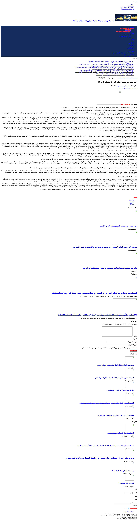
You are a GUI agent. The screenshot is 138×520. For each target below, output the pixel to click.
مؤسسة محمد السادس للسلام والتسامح (123, 52)
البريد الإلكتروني (132, 341)
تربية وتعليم (128, 30)
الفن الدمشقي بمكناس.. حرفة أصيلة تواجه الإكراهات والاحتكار (114, 378)
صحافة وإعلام (130, 43)
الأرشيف (135, 492)
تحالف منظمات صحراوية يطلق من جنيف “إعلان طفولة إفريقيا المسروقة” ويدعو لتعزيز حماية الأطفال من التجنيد (104, 72)
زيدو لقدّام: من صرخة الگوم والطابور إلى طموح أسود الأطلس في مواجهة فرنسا (113, 69)
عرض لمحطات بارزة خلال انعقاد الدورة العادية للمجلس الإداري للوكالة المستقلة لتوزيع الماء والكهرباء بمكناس (100, 458)
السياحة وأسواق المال (125, 37)
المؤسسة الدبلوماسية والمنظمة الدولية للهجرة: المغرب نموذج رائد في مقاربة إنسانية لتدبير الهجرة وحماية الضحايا (104, 67)
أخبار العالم (131, 51)
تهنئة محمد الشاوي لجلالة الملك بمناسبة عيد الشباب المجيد (115, 365)
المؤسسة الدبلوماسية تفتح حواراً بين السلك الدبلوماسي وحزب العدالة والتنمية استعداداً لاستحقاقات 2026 (107, 70)
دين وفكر (131, 46)
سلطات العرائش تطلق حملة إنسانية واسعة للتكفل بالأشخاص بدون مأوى (115, 75)
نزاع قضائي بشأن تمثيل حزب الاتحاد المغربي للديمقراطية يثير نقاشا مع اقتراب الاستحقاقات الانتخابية (97, 315)
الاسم (135, 339)
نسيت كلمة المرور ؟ (128, 511)
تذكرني (126, 508)
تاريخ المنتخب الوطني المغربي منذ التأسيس (120, 433)
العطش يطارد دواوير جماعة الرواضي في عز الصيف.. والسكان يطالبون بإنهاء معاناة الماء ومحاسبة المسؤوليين (94, 293)
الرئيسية (132, 4)
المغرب (132, 49)
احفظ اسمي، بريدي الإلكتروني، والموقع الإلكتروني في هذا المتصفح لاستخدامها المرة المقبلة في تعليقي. (108, 347)
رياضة (132, 40)
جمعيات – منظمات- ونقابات (123, 31)
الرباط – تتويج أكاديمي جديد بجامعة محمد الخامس (121, 63)
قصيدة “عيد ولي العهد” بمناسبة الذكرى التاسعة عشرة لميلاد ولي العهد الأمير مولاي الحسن (106, 445)
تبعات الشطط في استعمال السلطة (123, 471)
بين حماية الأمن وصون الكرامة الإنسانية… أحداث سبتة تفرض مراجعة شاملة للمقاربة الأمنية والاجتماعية (105, 247)
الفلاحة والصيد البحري (125, 36)
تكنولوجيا (131, 45)
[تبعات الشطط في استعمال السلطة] (129, 467)
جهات (132, 42)
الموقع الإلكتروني (132, 344)
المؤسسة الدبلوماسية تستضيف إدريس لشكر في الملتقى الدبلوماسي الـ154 (114, 73)
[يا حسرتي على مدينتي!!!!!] (129, 480)
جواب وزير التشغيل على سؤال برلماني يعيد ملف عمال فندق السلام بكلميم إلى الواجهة (110, 268)
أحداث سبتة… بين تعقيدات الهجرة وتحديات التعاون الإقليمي (118, 226)
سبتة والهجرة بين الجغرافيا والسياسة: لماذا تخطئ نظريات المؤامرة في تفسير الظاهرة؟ (111, 61)
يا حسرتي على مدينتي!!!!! (126, 483)
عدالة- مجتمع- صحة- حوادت (127, 28)
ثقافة (132, 39)
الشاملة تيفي (130, 6)
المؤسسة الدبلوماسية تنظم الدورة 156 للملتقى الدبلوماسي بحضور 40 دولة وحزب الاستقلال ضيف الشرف (106, 64)
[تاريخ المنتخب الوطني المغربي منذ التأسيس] (129, 430)
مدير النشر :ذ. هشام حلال (127, 9)
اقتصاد (132, 33)
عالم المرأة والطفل (129, 55)
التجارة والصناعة (126, 34)
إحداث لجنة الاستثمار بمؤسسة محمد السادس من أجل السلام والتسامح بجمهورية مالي (111, 66)
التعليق (135, 336)
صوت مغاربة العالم (129, 54)
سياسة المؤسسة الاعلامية (127, 7)
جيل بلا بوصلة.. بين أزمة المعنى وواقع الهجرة (120, 390)
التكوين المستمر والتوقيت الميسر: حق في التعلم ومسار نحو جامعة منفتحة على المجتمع (106, 403)
